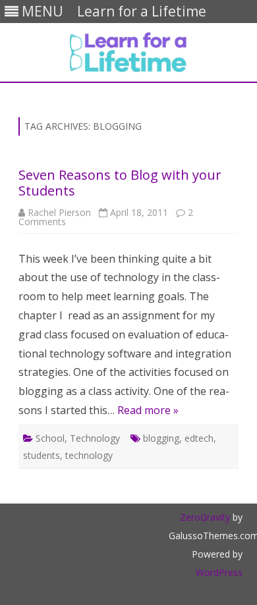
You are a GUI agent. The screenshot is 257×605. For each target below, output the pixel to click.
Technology (95, 438)
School (50, 438)
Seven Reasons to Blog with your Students (119, 182)
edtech (199, 438)
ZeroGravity (205, 517)
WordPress (219, 572)
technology (89, 455)
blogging (161, 438)
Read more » (148, 410)
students (41, 455)
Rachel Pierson (59, 212)
